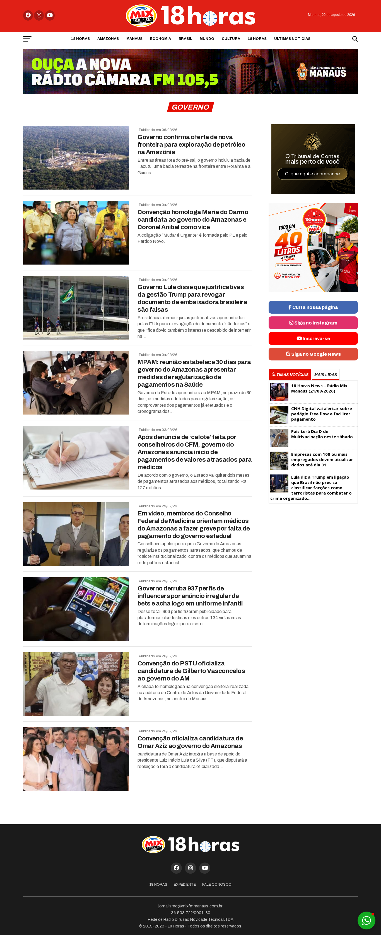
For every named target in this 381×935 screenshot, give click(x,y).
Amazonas (108, 39)
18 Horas (80, 39)
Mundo (207, 39)
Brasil (185, 39)
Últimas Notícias (292, 39)
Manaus (134, 39)
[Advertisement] (313, 549)
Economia (160, 39)
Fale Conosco (217, 884)
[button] (366, 920)
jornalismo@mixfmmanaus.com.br (190, 906)
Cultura (231, 39)
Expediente (185, 884)
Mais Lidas (325, 374)
